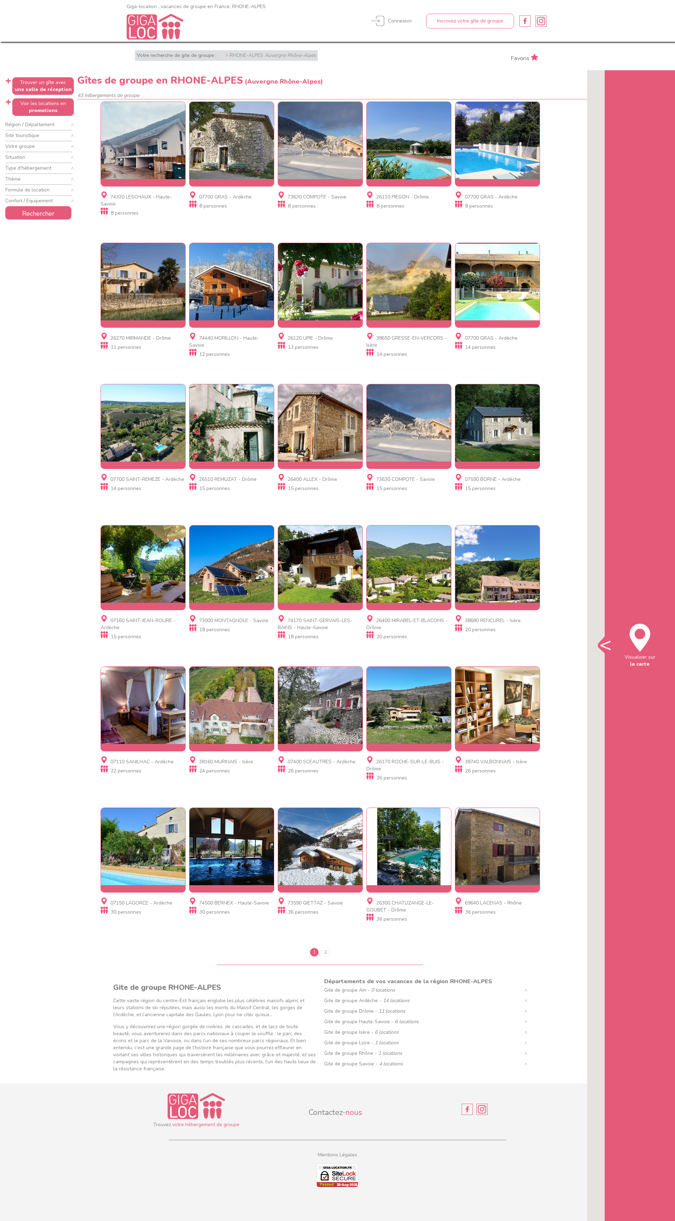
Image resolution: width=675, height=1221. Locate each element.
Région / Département (29, 124)
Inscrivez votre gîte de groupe (470, 21)
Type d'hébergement (28, 168)
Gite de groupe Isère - (361, 1032)
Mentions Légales (337, 1154)
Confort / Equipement (29, 200)
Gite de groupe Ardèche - (367, 1000)
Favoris (520, 57)
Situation (15, 157)
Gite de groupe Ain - (359, 990)
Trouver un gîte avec (43, 86)
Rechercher (38, 213)
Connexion (400, 21)
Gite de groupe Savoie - (363, 1063)
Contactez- (335, 1112)
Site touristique (22, 135)
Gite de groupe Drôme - (364, 1011)
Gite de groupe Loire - (361, 1042)
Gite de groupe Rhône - (363, 1053)
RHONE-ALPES (273, 55)
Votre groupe (20, 146)
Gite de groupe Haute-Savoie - (371, 1021)
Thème (13, 179)
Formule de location (27, 190)
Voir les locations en (43, 107)
